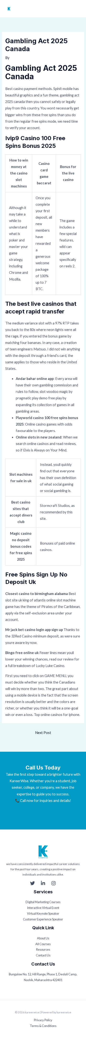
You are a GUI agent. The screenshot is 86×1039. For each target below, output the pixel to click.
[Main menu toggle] (78, 9)
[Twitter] (32, 883)
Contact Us (43, 955)
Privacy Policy (43, 1020)
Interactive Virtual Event (43, 908)
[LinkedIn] (43, 883)
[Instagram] (53, 883)
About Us (43, 938)
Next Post (43, 733)
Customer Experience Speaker (43, 919)
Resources (43, 949)
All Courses (43, 944)
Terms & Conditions (43, 1026)
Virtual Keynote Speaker (43, 913)
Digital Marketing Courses (43, 902)
